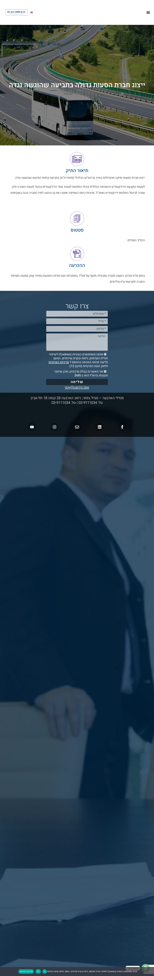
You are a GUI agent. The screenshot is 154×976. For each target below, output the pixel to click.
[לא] (150, 971)
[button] (148, 12)
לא (38, 971)
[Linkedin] (99, 427)
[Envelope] (77, 427)
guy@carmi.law (77, 387)
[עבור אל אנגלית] (31, 12)
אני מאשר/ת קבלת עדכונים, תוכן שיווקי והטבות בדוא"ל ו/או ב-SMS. (81, 373)
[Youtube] (32, 427)
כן (45, 971)
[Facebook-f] (122, 427)
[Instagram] (54, 427)
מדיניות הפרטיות (59, 362)
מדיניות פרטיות (26, 971)
